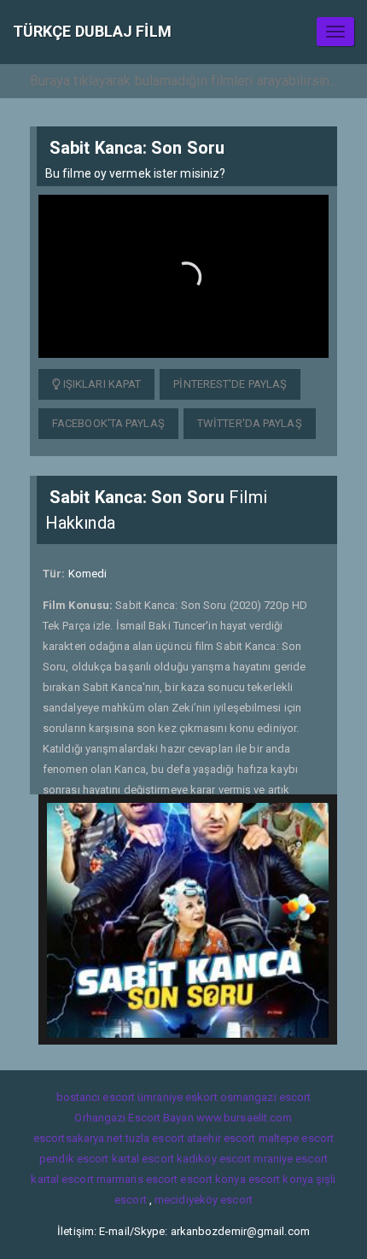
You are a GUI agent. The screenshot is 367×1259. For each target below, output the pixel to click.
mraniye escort (290, 1158)
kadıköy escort (214, 1158)
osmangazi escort (266, 1097)
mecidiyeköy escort (203, 1199)
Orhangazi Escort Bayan (133, 1117)
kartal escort (143, 1158)
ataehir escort (221, 1138)
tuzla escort (154, 1138)
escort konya (212, 1179)
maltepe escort (296, 1138)
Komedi (88, 573)
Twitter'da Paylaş (249, 423)
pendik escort (73, 1158)
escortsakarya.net (78, 1138)
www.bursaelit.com (244, 1117)
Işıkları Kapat (101, 384)
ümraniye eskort (177, 1097)
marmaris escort (137, 1179)
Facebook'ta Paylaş (108, 423)
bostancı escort (96, 1097)
